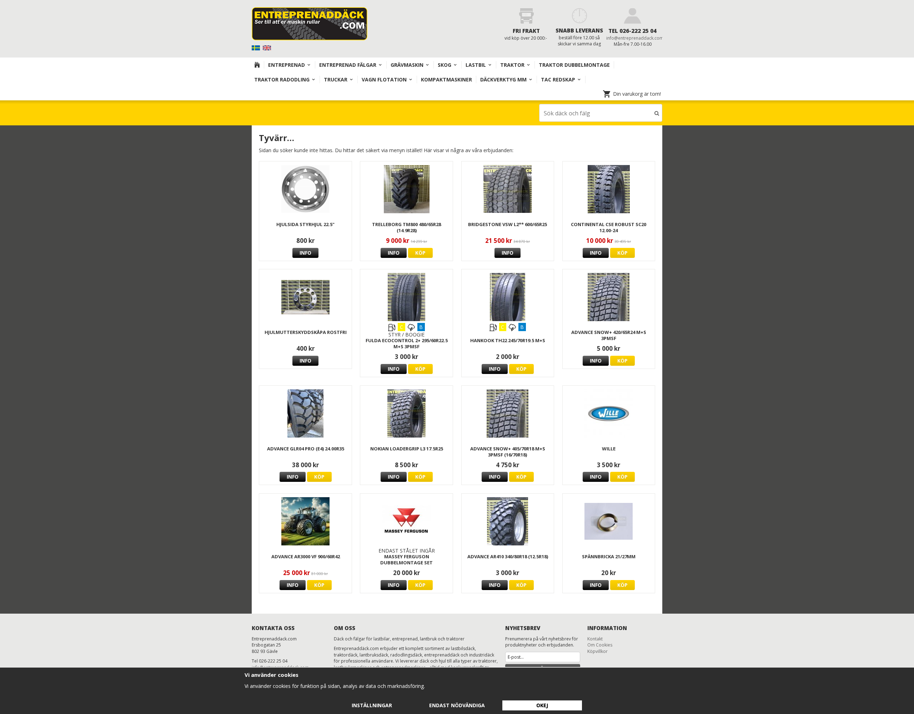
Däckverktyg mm (503, 79)
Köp (420, 252)
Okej (542, 705)
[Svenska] (256, 47)
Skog (444, 64)
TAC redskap (558, 79)
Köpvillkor (597, 651)
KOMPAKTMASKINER (446, 79)
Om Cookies (599, 645)
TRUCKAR (335, 79)
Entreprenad (286, 64)
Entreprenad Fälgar (347, 64)
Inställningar (372, 705)
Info (305, 252)
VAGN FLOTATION (384, 79)
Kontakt (595, 639)
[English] (267, 47)
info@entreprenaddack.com (634, 38)
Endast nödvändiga (457, 705)
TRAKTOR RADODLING (282, 79)
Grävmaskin (407, 64)
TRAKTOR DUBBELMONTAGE (574, 64)
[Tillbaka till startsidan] (257, 65)
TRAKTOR (512, 64)
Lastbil (476, 64)
